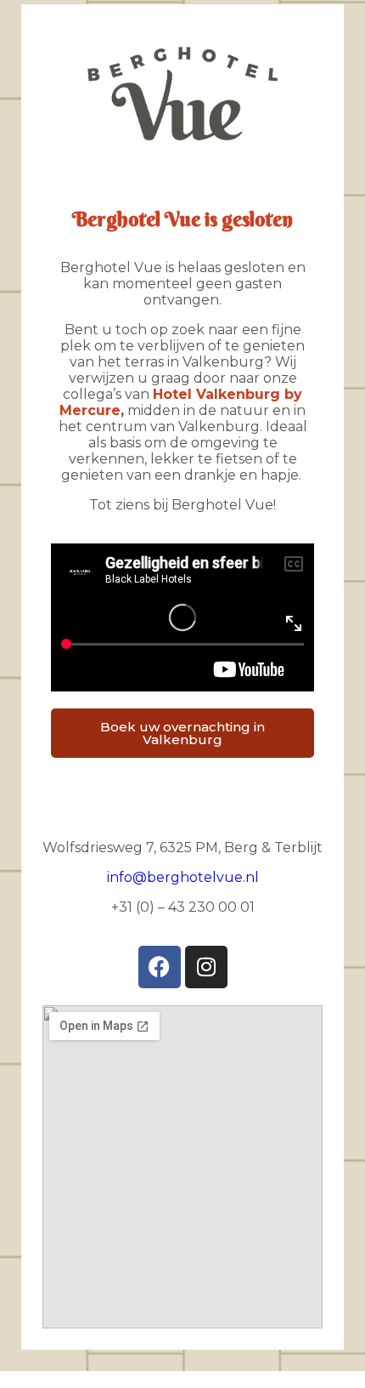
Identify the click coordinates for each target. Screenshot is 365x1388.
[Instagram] (206, 967)
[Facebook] (159, 967)
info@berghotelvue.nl (183, 877)
